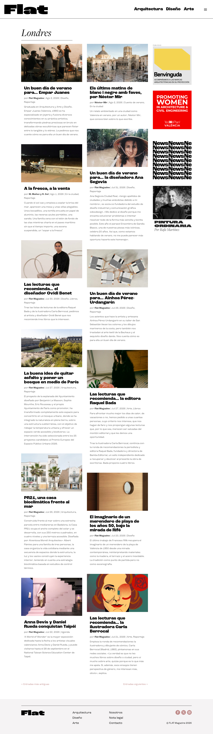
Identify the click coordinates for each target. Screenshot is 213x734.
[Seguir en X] (183, 712)
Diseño (173, 9)
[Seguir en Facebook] (177, 712)
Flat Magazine (36, 98)
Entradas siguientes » (135, 684)
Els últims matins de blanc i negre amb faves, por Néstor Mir (116, 92)
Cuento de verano (134, 102)
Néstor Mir (101, 102)
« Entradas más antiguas (35, 684)
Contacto (115, 723)
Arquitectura (148, 9)
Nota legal (116, 717)
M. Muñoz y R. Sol (39, 194)
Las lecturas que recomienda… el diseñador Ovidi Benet (48, 289)
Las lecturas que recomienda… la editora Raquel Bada (115, 398)
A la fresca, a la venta (47, 188)
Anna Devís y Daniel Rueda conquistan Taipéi (50, 624)
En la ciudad (72, 194)
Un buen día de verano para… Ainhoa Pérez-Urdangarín (114, 298)
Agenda (65, 632)
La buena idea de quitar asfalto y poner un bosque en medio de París (51, 378)
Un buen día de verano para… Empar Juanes (48, 90)
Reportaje (29, 102)
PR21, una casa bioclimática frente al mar (46, 502)
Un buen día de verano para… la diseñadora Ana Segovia (116, 177)
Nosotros (115, 712)
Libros (73, 299)
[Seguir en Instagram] (189, 712)
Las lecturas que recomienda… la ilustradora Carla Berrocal (108, 625)
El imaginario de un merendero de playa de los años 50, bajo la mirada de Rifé (114, 523)
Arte (189, 9)
